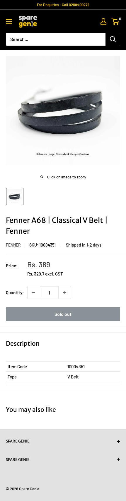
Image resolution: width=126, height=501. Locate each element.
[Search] (112, 39)
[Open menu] (9, 21)
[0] (115, 21)
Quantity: (15, 292)
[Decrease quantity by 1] (34, 292)
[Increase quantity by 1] (65, 292)
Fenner (13, 244)
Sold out (63, 314)
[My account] (103, 21)
